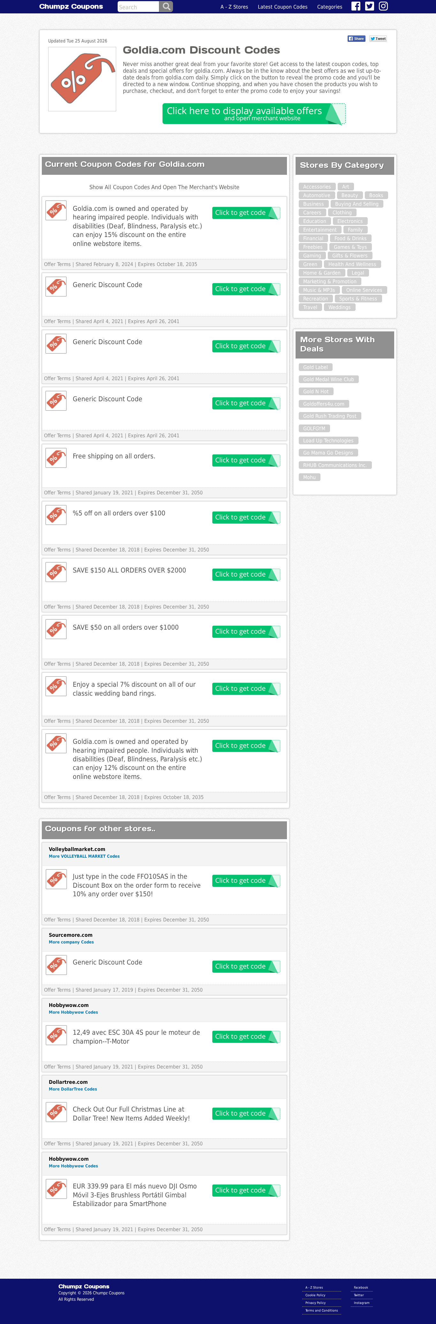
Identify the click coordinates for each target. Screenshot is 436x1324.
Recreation (315, 299)
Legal (358, 273)
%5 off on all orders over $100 (119, 513)
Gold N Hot (316, 391)
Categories (329, 7)
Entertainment (320, 230)
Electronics (350, 221)
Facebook (361, 1287)
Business (313, 204)
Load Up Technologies (328, 441)
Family (355, 230)
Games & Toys (350, 247)
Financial (313, 238)
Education (314, 221)
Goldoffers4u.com (323, 404)
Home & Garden (322, 273)
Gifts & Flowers (350, 256)
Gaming (312, 256)
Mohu (309, 477)
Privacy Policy (315, 1303)
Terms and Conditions (321, 1310)
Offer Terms (57, 264)
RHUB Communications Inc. (335, 465)
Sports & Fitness (358, 299)
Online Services (364, 290)
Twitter (359, 1295)
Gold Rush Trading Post (330, 416)
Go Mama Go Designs (328, 453)
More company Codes (71, 942)
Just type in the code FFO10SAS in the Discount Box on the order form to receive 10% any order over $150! (137, 885)
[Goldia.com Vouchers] (56, 210)
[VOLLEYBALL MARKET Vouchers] (56, 879)
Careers (312, 213)
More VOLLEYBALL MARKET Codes (84, 856)
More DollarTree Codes (73, 1089)
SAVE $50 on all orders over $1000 (126, 627)
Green (310, 264)
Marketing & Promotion (330, 281)
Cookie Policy (315, 1295)
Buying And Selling (357, 204)
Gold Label (315, 367)
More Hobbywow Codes (73, 1012)
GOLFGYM (314, 428)
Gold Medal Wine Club (328, 379)
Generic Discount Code (107, 285)
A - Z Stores (234, 7)
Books (376, 195)
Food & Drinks (351, 238)
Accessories (317, 187)
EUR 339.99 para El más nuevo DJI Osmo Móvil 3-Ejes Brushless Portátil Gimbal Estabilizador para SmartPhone (135, 1195)
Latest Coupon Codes (283, 7)
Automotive (316, 195)
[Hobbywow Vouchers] (56, 1035)
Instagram (362, 1303)
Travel (310, 307)
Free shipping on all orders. (114, 456)
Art (345, 187)
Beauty (350, 195)
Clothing (342, 213)
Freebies (313, 247)
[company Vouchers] (56, 965)
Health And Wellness (352, 264)
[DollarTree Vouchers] (56, 1112)
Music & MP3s (319, 290)
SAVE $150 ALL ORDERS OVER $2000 (129, 570)
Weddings (339, 307)
